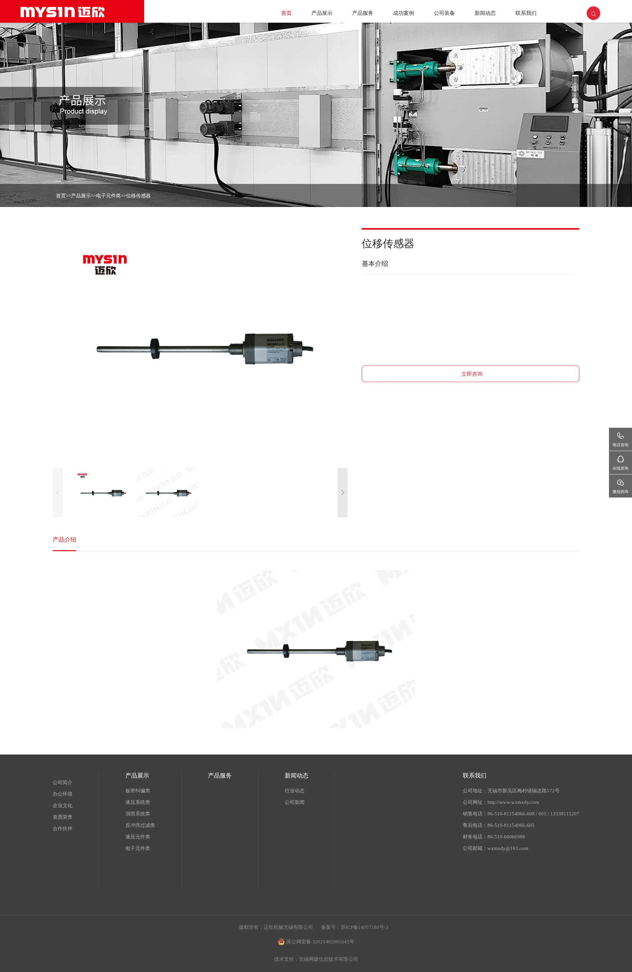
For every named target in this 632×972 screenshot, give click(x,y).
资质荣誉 (62, 817)
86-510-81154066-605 (511, 825)
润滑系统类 (137, 813)
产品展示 (321, 13)
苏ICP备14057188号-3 (364, 927)
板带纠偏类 (137, 790)
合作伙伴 (62, 828)
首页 (286, 13)
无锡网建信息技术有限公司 (328, 959)
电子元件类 (108, 195)
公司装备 (444, 13)
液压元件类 (137, 836)
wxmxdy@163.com (507, 848)
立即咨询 (472, 374)
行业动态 (294, 790)
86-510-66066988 (506, 836)
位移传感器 (138, 195)
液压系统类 (137, 802)
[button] (343, 492)
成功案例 (403, 13)
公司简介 (62, 782)
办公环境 (62, 794)
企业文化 (62, 805)
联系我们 (526, 13)
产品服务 (362, 13)
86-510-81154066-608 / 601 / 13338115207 (533, 813)
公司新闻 (294, 802)
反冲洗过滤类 (140, 825)
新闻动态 (485, 13)
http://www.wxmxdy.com (513, 802)
